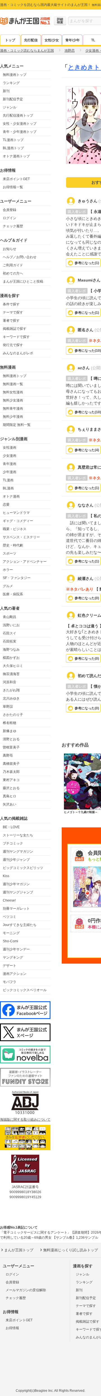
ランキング (11, 83)
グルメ (8, 586)
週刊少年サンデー (16, 949)
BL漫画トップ (13, 148)
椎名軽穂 (9, 723)
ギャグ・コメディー (18, 521)
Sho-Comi (10, 941)
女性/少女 (52, 40)
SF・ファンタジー (17, 578)
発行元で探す (13, 345)
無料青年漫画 (13, 408)
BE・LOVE (11, 827)
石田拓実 (9, 641)
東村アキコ (11, 780)
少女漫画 (9, 456)
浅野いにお (11, 625)
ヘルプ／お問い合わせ (19, 257)
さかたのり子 (13, 715)
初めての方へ (13, 273)
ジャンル (9, 107)
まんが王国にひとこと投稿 (23, 281)
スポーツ (9, 553)
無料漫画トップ (14, 75)
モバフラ (9, 982)
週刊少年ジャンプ (16, 860)
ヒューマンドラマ (16, 513)
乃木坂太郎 (11, 772)
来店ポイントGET (16, 179)
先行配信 (31, 40)
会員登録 (9, 210)
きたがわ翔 (11, 690)
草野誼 (8, 707)
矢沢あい (9, 804)
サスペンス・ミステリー (21, 537)
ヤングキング (13, 957)
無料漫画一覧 (13, 384)
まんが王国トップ (18, 1250)
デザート (9, 966)
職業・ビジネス (14, 529)
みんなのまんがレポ (18, 353)
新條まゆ (9, 731)
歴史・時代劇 (13, 545)
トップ (10, 40)
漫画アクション (14, 974)
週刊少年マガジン (16, 884)
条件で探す (11, 304)
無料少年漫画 (13, 417)
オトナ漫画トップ (16, 156)
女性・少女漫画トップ (19, 124)
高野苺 (8, 755)
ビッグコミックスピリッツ (23, 868)
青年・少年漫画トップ (19, 132)
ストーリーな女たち (18, 835)
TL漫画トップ (13, 140)
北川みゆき (11, 698)
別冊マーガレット (16, 909)
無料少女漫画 (13, 400)
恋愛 (6, 505)
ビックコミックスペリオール (25, 990)
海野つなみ (11, 650)
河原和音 (9, 682)
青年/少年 (72, 40)
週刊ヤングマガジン (18, 852)
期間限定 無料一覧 (17, 425)
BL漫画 (8, 488)
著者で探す (11, 321)
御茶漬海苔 (11, 674)
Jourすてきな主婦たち (19, 925)
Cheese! (9, 900)
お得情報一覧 (13, 187)
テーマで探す (13, 312)
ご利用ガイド (13, 265)
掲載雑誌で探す (14, 329)
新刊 (6, 91)
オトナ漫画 (11, 496)
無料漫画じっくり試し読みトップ (70, 1250)
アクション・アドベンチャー (25, 562)
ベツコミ (9, 917)
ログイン (9, 218)
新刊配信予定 (13, 99)
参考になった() (87, 263)
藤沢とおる (11, 788)
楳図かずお (11, 658)
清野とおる (11, 739)
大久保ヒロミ (13, 666)
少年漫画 (9, 472)
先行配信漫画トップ (18, 115)
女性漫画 (9, 448)
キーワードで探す (16, 337)
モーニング (11, 933)
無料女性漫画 (13, 392)
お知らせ (9, 249)
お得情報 (12, 1328)
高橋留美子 (11, 764)
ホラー (8, 570)
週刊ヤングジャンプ (18, 892)
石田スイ (9, 633)
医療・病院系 (13, 594)
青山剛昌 (9, 617)
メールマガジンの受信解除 (26, 1290)
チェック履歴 (13, 226)
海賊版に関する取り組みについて (25, 1120)
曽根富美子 (11, 747)
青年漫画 (9, 464)
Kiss (6, 876)
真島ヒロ (9, 796)
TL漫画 (8, 480)
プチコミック (13, 843)
